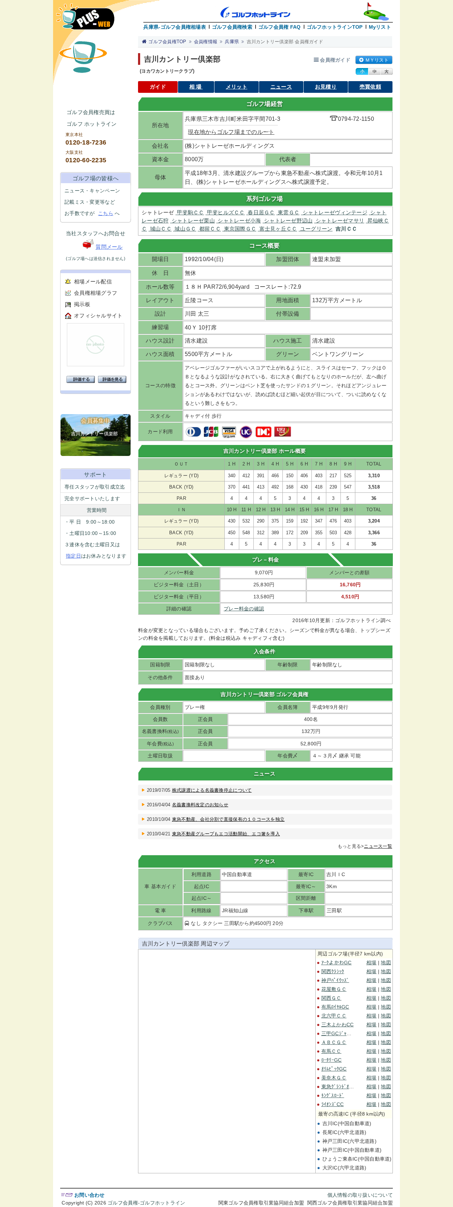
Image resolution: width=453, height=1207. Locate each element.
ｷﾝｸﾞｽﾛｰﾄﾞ (332, 1095)
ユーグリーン (316, 229)
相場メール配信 (93, 281)
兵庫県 (232, 41)
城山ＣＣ (160, 229)
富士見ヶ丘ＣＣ (277, 229)
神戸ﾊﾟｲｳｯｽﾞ (335, 980)
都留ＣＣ (209, 229)
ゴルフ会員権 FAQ (279, 27)
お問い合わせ (89, 1195)
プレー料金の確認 (244, 608)
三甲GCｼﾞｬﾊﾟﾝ (337, 1033)
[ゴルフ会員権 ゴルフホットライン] (85, 20)
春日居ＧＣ (260, 212)
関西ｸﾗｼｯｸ (332, 971)
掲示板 (82, 304)
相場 (196, 87)
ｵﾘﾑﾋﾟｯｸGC (334, 1069)
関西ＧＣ (331, 998)
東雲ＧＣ (287, 212)
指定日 (73, 556)
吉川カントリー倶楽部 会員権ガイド (285, 41)
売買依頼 (370, 87)
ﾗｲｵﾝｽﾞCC (332, 1104)
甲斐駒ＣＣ (190, 212)
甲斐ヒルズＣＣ (225, 212)
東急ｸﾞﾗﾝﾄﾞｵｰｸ (337, 1086)
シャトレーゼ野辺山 (288, 221)
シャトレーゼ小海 (238, 221)
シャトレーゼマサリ (339, 221)
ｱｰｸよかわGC (336, 962)
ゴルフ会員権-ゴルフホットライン (146, 1203)
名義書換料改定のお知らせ (200, 804)
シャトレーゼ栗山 (192, 221)
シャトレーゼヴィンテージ (334, 212)
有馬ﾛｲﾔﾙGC (335, 1007)
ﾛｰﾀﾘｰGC (331, 1060)
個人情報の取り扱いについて (360, 1195)
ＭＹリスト (377, 60)
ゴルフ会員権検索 (232, 27)
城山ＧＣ (184, 229)
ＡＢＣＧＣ (333, 1042)
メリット (236, 87)
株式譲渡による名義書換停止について (212, 790)
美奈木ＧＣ (333, 1078)
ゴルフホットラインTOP (335, 27)
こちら (105, 213)
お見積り (326, 87)
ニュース (281, 87)
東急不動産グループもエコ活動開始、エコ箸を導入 (226, 833)
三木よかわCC (337, 1024)
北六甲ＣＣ (333, 1016)
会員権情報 (205, 41)
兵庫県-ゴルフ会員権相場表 (174, 27)
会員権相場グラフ (95, 293)
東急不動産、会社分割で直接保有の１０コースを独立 (228, 819)
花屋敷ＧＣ (333, 989)
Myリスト (380, 27)
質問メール (109, 247)
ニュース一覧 (378, 846)
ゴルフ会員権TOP (167, 41)
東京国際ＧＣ (239, 229)
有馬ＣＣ (331, 1051)
